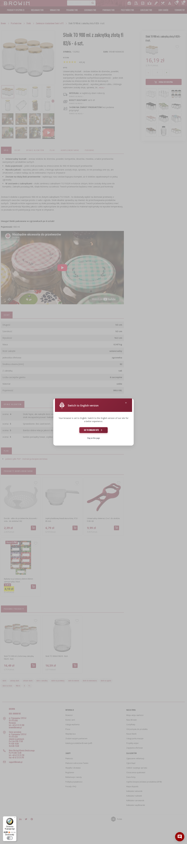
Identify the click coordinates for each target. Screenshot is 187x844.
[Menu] (15, 818)
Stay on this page (93, 438)
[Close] (126, 403)
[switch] (10, 838)
